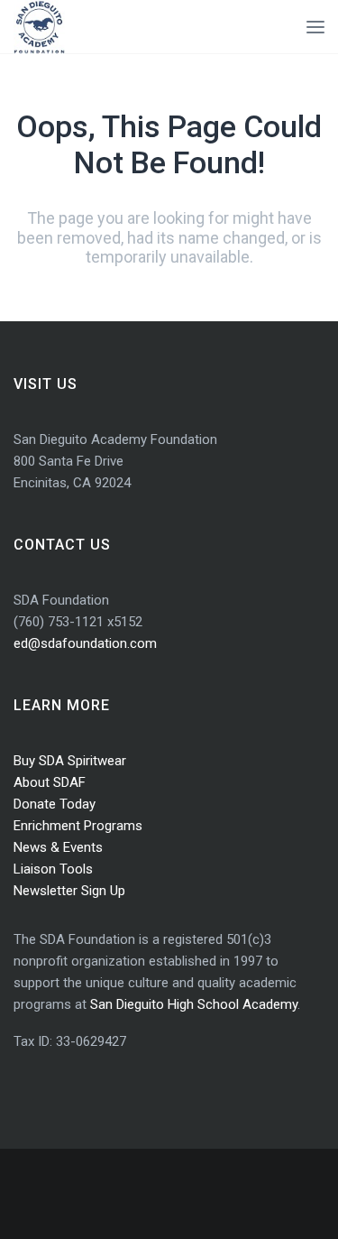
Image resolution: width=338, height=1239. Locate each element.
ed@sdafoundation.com (85, 643)
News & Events (58, 847)
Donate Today (55, 804)
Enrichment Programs (78, 826)
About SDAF (50, 782)
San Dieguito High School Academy (193, 1004)
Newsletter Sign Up (69, 891)
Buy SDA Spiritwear (70, 761)
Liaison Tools (53, 869)
